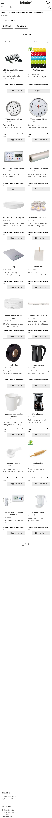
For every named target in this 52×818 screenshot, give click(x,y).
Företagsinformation (8, 810)
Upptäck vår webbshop (9, 799)
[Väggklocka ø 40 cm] (13, 107)
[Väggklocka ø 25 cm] (38, 107)
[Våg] (13, 254)
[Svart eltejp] (13, 353)
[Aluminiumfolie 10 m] (38, 304)
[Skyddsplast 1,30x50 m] (38, 156)
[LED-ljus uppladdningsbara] (13, 58)
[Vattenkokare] (38, 353)
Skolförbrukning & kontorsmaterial (19, 13)
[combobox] (26, 7)
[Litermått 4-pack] (38, 500)
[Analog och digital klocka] (13, 156)
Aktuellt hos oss (7, 817)
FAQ (3, 801)
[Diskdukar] (38, 254)
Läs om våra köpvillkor (9, 797)
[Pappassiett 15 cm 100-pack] (13, 304)
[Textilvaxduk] (38, 58)
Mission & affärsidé (8, 812)
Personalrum (38, 13)
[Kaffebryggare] (38, 402)
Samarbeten (5, 814)
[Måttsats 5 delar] (13, 451)
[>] (29, 544)
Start (3, 13)
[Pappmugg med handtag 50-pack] (13, 402)
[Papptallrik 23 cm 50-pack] (13, 205)
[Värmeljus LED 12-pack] (38, 205)
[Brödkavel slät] (38, 451)
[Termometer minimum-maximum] (13, 500)
